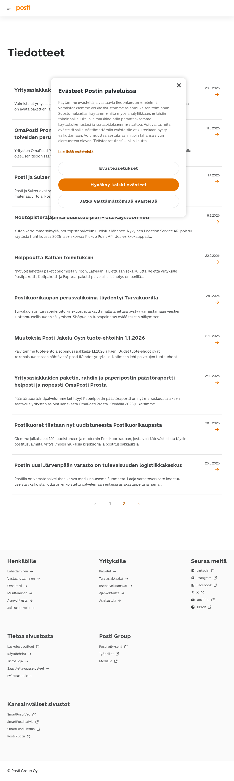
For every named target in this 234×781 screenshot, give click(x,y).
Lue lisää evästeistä (75, 152)
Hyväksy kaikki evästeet (118, 184)
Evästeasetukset (19, 676)
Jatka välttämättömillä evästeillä (118, 201)
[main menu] (9, 8)
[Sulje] (179, 85)
